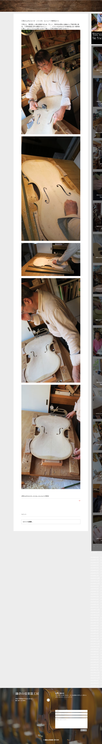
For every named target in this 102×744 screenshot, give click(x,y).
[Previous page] (97, 546)
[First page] (94, 546)
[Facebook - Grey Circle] (48, 700)
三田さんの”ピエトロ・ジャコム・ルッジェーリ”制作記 (35, 496)
